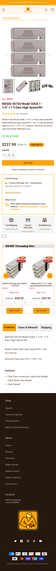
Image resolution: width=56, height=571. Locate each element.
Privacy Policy (12, 421)
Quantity (5, 150)
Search (9, 408)
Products (10, 458)
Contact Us (11, 484)
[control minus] (4, 155)
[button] (3, 10)
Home (8, 445)
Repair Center (12, 471)
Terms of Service (14, 414)
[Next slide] (49, 54)
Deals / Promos (13, 477)
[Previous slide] (6, 275)
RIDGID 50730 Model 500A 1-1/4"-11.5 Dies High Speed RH (26, 20)
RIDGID (5, 288)
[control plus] (14, 155)
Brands (9, 452)
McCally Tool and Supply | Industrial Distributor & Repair (31, 563)
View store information (13, 192)
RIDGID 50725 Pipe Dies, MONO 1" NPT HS (15, 285)
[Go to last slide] (6, 54)
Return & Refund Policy (17, 427)
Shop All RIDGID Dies (11, 18)
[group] (8, 86)
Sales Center (12, 464)
